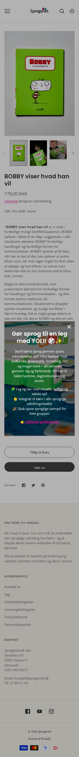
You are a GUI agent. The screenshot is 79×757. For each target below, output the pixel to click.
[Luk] (69, 327)
